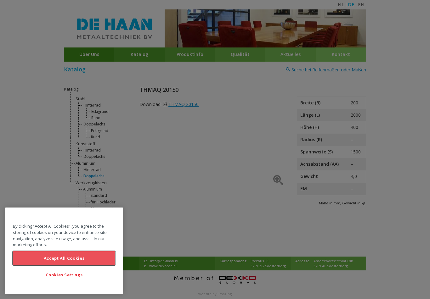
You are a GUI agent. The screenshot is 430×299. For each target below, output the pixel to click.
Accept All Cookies (64, 258)
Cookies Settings (64, 275)
